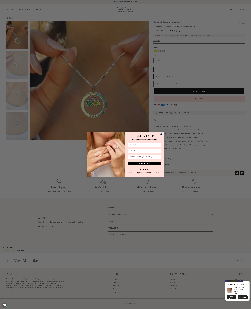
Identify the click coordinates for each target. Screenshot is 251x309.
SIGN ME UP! (145, 163)
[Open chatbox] (4, 305)
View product (231, 297)
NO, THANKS (144, 169)
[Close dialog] (161, 134)
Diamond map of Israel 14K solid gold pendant (239, 289)
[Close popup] (248, 282)
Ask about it (242, 297)
